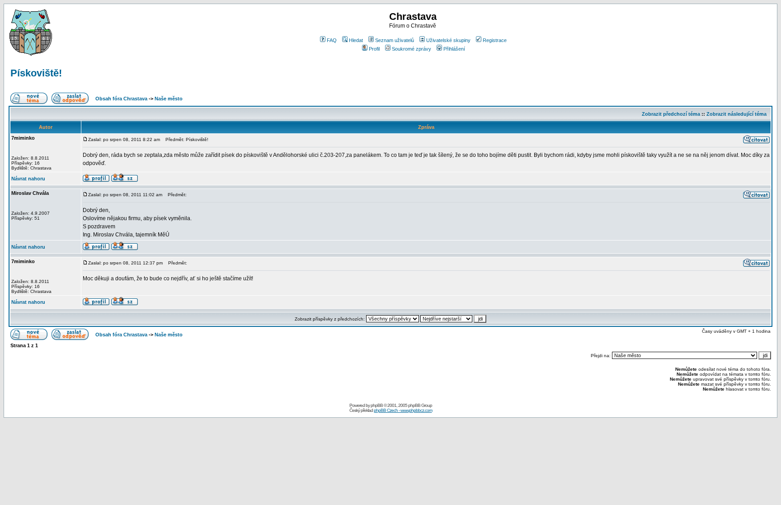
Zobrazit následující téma (736, 114)
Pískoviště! (36, 73)
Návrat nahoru (28, 178)
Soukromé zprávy (411, 49)
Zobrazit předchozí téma (671, 114)
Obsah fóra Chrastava (121, 98)
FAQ (332, 40)
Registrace (495, 40)
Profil (374, 49)
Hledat (356, 40)
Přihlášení (454, 49)
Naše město (169, 98)
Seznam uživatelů (394, 40)
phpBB (377, 405)
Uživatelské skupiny (448, 40)
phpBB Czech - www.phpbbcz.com (403, 410)
